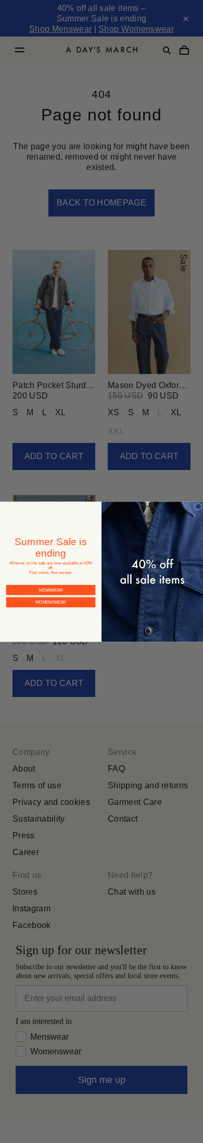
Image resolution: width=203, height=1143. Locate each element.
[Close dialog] (198, 506)
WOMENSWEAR (51, 593)
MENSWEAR (51, 581)
